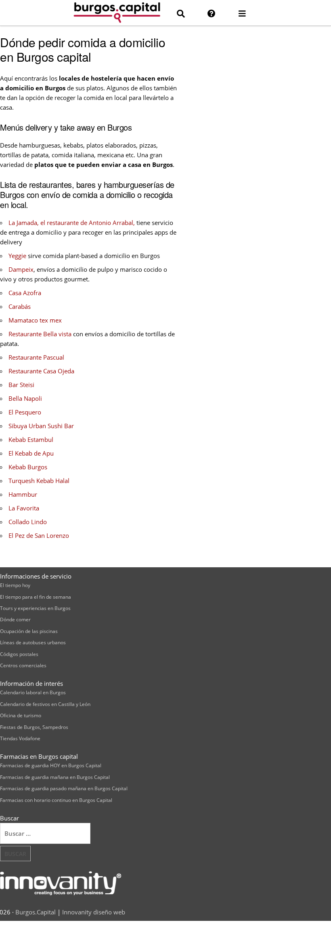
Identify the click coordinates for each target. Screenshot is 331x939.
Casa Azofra (24, 293)
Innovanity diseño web (93, 912)
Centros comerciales (23, 665)
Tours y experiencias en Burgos (35, 608)
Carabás (19, 306)
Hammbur (22, 494)
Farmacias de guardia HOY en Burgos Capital (50, 765)
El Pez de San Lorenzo (38, 535)
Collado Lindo (27, 522)
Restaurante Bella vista (39, 334)
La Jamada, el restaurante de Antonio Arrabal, (71, 223)
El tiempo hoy (15, 585)
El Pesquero (24, 412)
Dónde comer (15, 619)
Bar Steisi (21, 385)
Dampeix (21, 269)
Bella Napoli (25, 398)
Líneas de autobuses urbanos (33, 642)
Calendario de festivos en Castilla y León (45, 704)
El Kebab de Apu (31, 453)
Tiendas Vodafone (20, 738)
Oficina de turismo (20, 715)
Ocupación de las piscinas (29, 631)
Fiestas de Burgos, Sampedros (34, 727)
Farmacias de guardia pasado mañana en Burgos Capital (64, 788)
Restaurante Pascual (36, 357)
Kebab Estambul (30, 439)
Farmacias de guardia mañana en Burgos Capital (55, 777)
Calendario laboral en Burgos (33, 692)
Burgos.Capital (35, 912)
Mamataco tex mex (35, 320)
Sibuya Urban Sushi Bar (41, 426)
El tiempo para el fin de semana (35, 596)
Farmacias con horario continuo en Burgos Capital (56, 800)
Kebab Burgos (27, 467)
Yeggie (17, 256)
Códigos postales (19, 654)
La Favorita (23, 508)
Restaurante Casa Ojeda (41, 371)
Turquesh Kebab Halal (38, 481)
